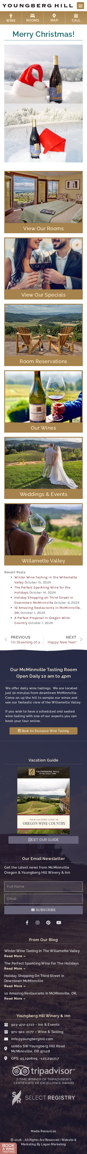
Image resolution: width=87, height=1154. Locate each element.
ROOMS (32, 20)
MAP (54, 20)
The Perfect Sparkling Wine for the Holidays (41, 963)
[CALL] (76, 16)
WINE (11, 21)
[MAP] (54, 16)
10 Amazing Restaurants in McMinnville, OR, (40, 993)
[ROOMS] (33, 16)
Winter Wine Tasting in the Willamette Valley (42, 951)
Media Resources (43, 1131)
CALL (76, 20)
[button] (80, 5)
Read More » (15, 956)
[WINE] (11, 16)
